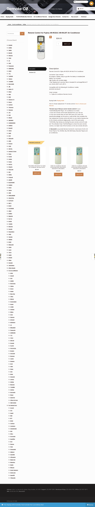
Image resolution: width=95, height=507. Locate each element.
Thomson (11, 107)
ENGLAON (11, 244)
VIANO (10, 50)
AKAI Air (12, 340)
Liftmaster (13, 457)
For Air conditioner (17, 24)
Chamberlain (13, 428)
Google (10, 229)
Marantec (12, 462)
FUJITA (12, 345)
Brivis (11, 374)
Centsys (12, 423)
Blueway (12, 384)
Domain (12, 343)
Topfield (11, 76)
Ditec (11, 434)
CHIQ (10, 146)
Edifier (10, 174)
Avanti (11, 413)
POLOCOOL (13, 348)
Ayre (11, 371)
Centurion (12, 426)
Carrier (12, 358)
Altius (10, 260)
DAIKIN (12, 281)
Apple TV (11, 89)
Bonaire (12, 351)
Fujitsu (24, 24)
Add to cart (67, 44)
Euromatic (12, 392)
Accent (12, 408)
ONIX (10, 193)
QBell (10, 211)
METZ (10, 203)
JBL (9, 86)
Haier (11, 366)
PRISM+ (10, 239)
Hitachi (10, 117)
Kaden (11, 291)
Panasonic (11, 66)
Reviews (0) (32, 72)
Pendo (10, 161)
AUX (11, 278)
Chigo (11, 296)
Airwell (12, 275)
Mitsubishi (12, 327)
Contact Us (65, 16)
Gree (11, 314)
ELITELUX (11, 200)
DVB (10, 136)
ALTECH (10, 104)
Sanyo (10, 130)
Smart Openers (14, 470)
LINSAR (10, 180)
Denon (10, 102)
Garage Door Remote (54, 16)
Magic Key (12, 459)
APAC (11, 273)
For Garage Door (13, 405)
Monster (11, 226)
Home (9, 24)
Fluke (10, 154)
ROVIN (10, 221)
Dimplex (12, 361)
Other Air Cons (14, 400)
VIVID (10, 234)
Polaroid (11, 177)
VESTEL (10, 149)
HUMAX (10, 185)
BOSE (10, 242)
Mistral (12, 299)
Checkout (83, 16)
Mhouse (12, 467)
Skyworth (11, 138)
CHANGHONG (12, 123)
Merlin (11, 465)
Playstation (11, 231)
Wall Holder (13, 402)
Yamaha (10, 237)
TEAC (10, 58)
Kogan (11, 304)
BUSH (10, 206)
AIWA (10, 141)
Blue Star (12, 294)
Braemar (12, 356)
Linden (10, 159)
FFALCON (11, 169)
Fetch (10, 187)
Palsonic (11, 110)
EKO (10, 172)
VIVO (10, 63)
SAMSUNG (11, 68)
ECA (11, 441)
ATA (11, 410)
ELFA (11, 364)
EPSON (10, 257)
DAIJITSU (12, 397)
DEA (11, 431)
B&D (11, 415)
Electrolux (12, 283)
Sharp (10, 91)
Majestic (11, 216)
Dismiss (91, 504)
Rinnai (11, 395)
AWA (10, 94)
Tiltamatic (12, 478)
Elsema (12, 444)
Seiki (10, 133)
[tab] (37, 69)
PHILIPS (10, 167)
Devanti (10, 128)
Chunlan (12, 309)
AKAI (10, 97)
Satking (10, 125)
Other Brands (12, 268)
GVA (10, 115)
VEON (10, 247)
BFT (11, 418)
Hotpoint (12, 377)
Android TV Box (12, 151)
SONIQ (10, 47)
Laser (10, 250)
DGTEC (10, 164)
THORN (10, 224)
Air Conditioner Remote (40, 16)
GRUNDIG (11, 120)
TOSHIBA (11, 81)
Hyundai (11, 263)
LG (9, 60)
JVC (10, 112)
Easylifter (12, 439)
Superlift (12, 475)
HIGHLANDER (12, 195)
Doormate (12, 436)
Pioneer (10, 143)
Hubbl (10, 255)
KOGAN (10, 45)
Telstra (10, 79)
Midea (11, 312)
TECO (10, 252)
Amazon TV (11, 99)
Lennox (12, 379)
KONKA (10, 213)
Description (32, 69)
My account (74, 16)
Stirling (12, 382)
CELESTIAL (11, 198)
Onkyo (10, 190)
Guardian (12, 454)
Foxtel (10, 156)
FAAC (11, 446)
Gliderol (12, 452)
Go (22, 33)
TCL (10, 73)
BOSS (11, 421)
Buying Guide (9, 16)
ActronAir (12, 353)
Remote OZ (17, 8)
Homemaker (13, 301)
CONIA (11, 307)
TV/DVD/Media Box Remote (24, 16)
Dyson (11, 288)
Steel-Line (13, 472)
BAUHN (10, 53)
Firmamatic (13, 449)
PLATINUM (11, 208)
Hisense (11, 55)
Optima (12, 389)
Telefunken (11, 265)
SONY (10, 71)
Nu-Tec (10, 218)
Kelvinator (12, 322)
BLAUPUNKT (12, 182)
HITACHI (12, 320)
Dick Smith (11, 84)
